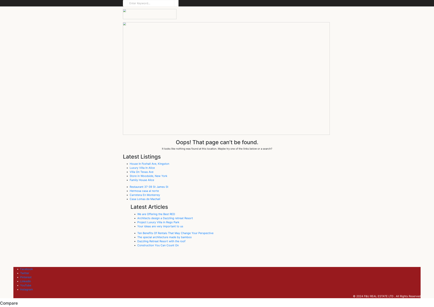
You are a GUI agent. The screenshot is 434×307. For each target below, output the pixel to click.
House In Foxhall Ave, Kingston (149, 163)
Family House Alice (142, 180)
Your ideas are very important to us (160, 226)
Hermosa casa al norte (144, 191)
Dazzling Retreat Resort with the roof (161, 241)
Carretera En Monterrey (145, 195)
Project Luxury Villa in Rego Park (158, 222)
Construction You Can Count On (158, 245)
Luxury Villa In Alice (142, 167)
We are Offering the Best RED (156, 214)
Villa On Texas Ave (141, 172)
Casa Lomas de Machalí (145, 199)
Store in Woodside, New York (148, 176)
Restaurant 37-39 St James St (149, 186)
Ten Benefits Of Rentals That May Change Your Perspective (175, 233)
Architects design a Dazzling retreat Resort (165, 218)
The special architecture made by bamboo (164, 237)
